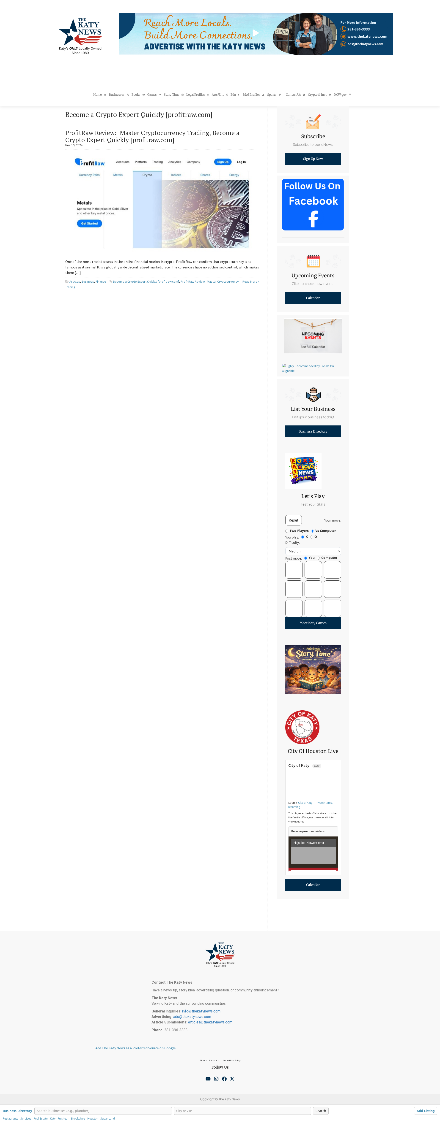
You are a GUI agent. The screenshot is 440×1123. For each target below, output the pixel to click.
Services (25, 1118)
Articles (74, 281)
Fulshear (63, 1118)
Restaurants (10, 1118)
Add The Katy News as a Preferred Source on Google (135, 1048)
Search (321, 1111)
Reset (293, 520)
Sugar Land (107, 1118)
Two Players (299, 530)
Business (88, 281)
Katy (52, 1118)
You (312, 557)
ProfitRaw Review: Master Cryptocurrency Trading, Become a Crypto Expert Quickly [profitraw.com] (152, 136)
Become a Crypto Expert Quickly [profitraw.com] (146, 281)
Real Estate (40, 1118)
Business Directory (17, 1111)
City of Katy (305, 803)
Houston (92, 1118)
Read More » (250, 281)
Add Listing (426, 1111)
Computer (329, 557)
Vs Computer (325, 530)
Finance (101, 281)
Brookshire (78, 1118)
